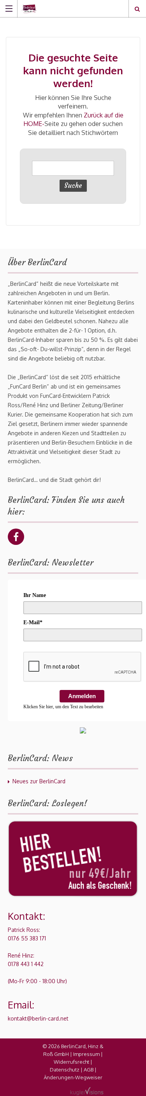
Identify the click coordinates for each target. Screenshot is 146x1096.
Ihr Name (34, 595)
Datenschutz (64, 1069)
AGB (88, 1069)
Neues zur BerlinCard (38, 781)
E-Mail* (32, 622)
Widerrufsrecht (71, 1062)
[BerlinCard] (65, 8)
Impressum (86, 1054)
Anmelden (82, 696)
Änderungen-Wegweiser (73, 1077)
